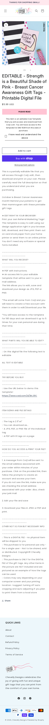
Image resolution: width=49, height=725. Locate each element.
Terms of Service (14, 654)
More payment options (25, 165)
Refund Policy (12, 642)
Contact (9, 636)
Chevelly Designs (19, 720)
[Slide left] (19, 70)
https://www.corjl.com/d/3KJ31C (19, 395)
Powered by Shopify (35, 720)
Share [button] (8, 600)
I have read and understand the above (24, 136)
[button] (5, 11)
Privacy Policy (12, 648)
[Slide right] (30, 70)
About (8, 630)
